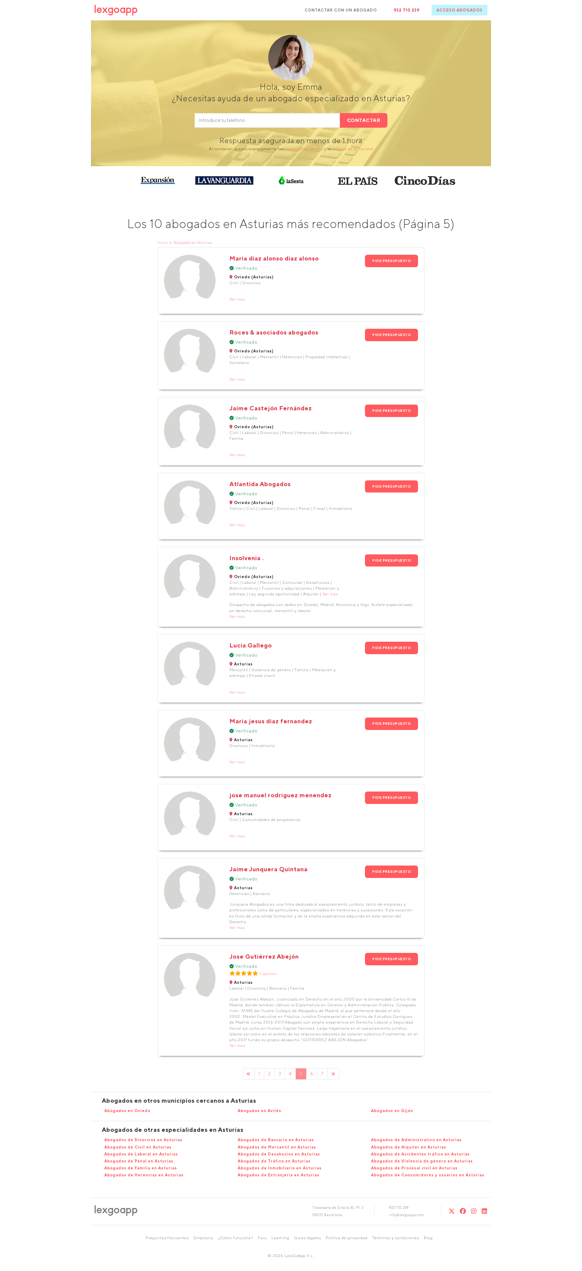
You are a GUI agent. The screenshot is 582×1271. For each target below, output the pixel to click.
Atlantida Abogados (260, 483)
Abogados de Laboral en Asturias (141, 1154)
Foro (262, 1238)
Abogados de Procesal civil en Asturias (414, 1168)
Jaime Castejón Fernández (270, 408)
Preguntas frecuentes (167, 1238)
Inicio (163, 242)
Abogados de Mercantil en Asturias (277, 1147)
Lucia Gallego (250, 645)
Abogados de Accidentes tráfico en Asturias (420, 1154)
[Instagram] (474, 1211)
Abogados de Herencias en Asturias (144, 1175)
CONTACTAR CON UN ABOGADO (341, 10)
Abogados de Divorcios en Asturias (143, 1140)
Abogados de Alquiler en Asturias (408, 1147)
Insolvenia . (246, 557)
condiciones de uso (304, 148)
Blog (428, 1238)
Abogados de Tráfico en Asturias (274, 1161)
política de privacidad (352, 148)
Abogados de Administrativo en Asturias (416, 1140)
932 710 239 (407, 10)
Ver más (237, 299)
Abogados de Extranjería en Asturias (278, 1175)
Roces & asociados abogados (273, 332)
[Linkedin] (484, 1211)
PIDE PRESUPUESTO (391, 261)
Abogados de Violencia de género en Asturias (422, 1161)
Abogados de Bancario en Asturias (276, 1140)
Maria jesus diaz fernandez (270, 721)
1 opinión (268, 973)
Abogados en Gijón (392, 1110)
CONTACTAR (363, 120)
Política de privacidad (346, 1238)
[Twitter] (452, 1211)
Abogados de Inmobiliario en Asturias (280, 1168)
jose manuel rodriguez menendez (280, 795)
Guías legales (307, 1238)
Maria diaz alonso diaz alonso (274, 258)
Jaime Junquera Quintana (268, 869)
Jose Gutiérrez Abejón (264, 956)
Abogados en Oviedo (127, 1110)
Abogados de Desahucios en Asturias (279, 1154)
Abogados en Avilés (259, 1110)
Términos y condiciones (395, 1238)
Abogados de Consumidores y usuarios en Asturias (427, 1175)
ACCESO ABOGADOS (459, 10)
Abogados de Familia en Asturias (140, 1168)
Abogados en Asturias (193, 242)
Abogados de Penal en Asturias (138, 1161)
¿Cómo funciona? (235, 1238)
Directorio (203, 1238)
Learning (280, 1238)
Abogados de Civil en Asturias (138, 1147)
